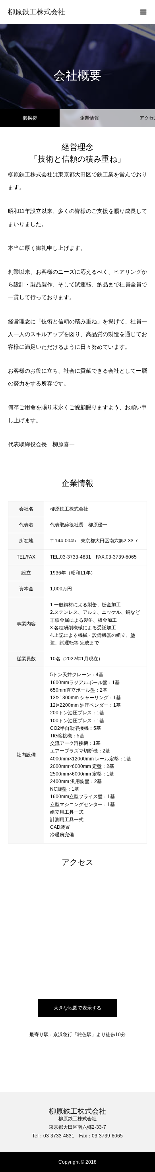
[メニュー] (143, 12)
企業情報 (89, 118)
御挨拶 (30, 118)
